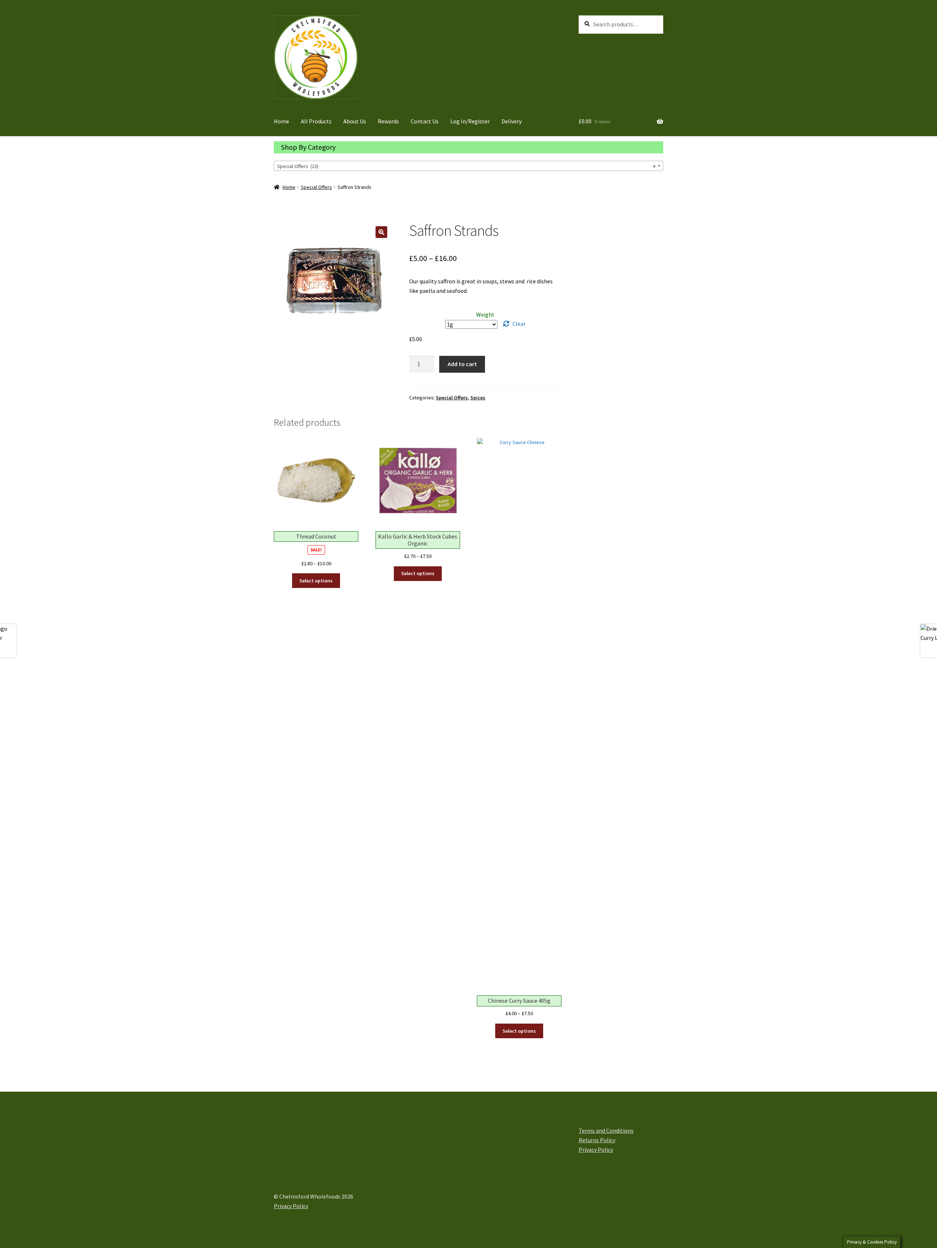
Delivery (511, 121)
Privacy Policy (596, 1149)
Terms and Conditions (606, 1130)
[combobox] (468, 166)
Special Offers (316, 187)
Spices (477, 397)
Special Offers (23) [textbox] (466, 166)
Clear (519, 323)
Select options (316, 580)
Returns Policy (597, 1140)
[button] (381, 232)
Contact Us (424, 121)
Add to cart (462, 364)
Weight (485, 314)
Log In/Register (470, 121)
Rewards (388, 121)
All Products (316, 121)
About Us (354, 121)
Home (281, 121)
